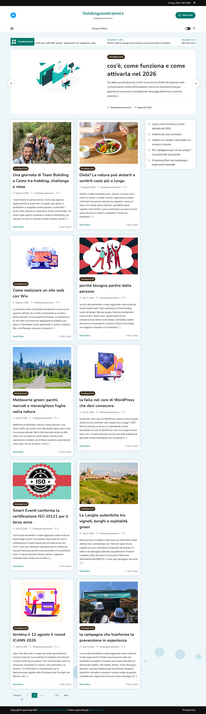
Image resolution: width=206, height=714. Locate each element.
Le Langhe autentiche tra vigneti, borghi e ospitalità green (103, 521)
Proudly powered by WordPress (52, 710)
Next (66, 695)
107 (56, 695)
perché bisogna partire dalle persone (105, 288)
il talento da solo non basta (166, 134)
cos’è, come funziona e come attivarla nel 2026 (146, 70)
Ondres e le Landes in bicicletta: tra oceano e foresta (171, 142)
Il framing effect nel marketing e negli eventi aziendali (170, 162)
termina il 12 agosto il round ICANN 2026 (39, 637)
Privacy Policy (99, 28)
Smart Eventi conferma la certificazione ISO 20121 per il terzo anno (40, 516)
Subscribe (187, 15)
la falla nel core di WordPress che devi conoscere (106, 402)
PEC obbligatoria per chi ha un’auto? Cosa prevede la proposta (171, 152)
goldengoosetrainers (121, 107)
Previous (17, 695)
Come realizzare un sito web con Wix (38, 293)
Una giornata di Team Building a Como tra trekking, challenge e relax (41, 180)
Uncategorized (116, 57)
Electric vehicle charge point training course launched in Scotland (126, 43)
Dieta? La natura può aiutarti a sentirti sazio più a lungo (107, 178)
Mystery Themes (96, 710)
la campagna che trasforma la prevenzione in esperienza (106, 637)
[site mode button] (188, 28)
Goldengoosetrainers (103, 13)
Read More (18, 227)
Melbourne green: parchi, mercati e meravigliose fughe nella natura (39, 405)
